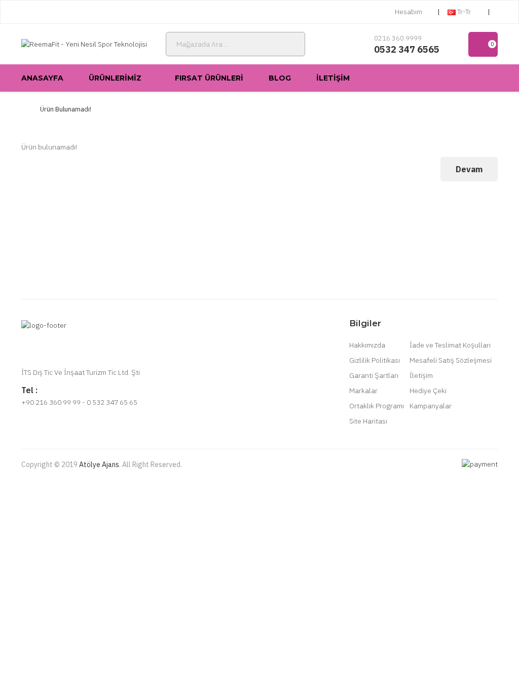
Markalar (363, 390)
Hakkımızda (367, 345)
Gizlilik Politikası (374, 360)
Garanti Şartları (373, 375)
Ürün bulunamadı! (65, 109)
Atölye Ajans (99, 464)
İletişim (421, 375)
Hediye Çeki (428, 390)
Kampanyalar (431, 405)
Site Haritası (368, 421)
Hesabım (408, 11)
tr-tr (464, 11)
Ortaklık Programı (376, 405)
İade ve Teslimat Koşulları (450, 345)
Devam (469, 169)
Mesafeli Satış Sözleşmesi (451, 360)
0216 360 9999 (398, 38)
